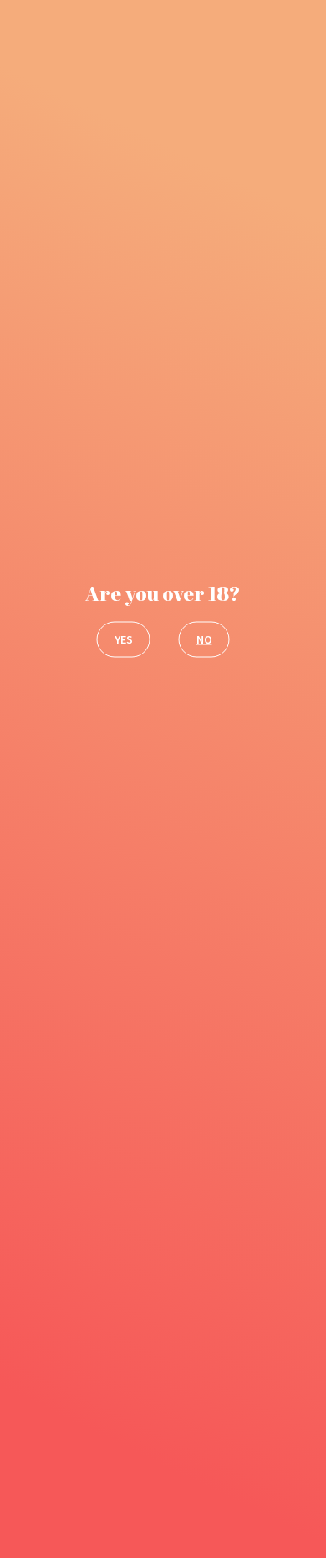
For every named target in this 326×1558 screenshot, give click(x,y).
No (204, 638)
